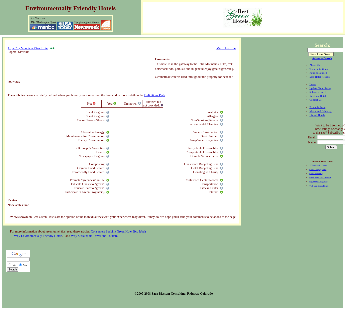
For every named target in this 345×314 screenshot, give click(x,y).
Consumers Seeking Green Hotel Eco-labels (118, 231)
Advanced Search (322, 58)
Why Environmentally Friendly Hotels (37, 235)
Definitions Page (154, 95)
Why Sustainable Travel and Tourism (94, 235)
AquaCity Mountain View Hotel (28, 48)
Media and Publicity (320, 111)
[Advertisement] (80, 69)
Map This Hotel (226, 48)
